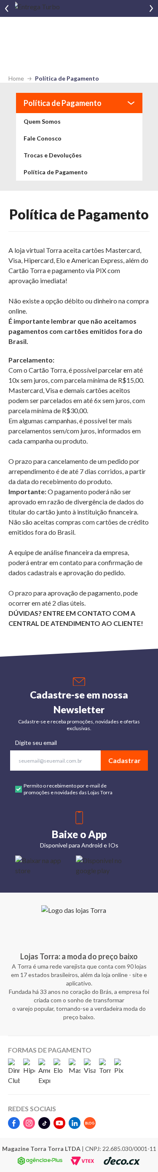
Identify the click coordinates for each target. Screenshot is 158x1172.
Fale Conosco (43, 138)
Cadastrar (124, 760)
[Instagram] (29, 1123)
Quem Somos (42, 121)
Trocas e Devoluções (53, 155)
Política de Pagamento (67, 78)
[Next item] (151, 8)
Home (16, 78)
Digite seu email (36, 742)
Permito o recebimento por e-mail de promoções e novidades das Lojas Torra (68, 789)
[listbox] (79, 147)
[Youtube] (59, 1123)
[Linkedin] (74, 1123)
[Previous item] (6, 8)
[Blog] (90, 1123)
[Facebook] (14, 1123)
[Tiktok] (44, 1123)
